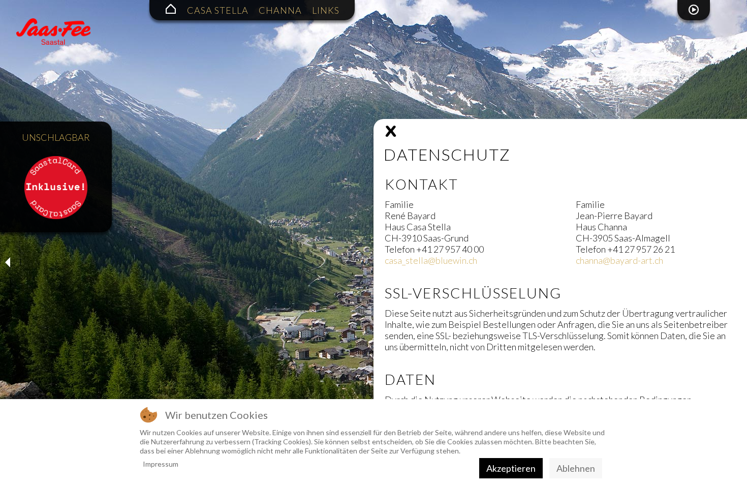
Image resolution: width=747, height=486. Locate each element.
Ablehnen (575, 468)
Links (325, 10)
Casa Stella (217, 10)
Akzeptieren (511, 468)
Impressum (160, 464)
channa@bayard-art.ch (619, 260)
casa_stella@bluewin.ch (431, 260)
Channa (280, 10)
